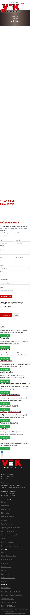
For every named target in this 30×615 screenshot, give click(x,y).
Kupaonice (4, 520)
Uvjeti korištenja (10, 611)
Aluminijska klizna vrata (9, 535)
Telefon (2, 272)
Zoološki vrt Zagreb (7, 598)
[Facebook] (27, 4)
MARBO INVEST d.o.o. (8, 606)
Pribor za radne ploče (8, 578)
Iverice (3, 570)
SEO (24, 613)
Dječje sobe (5, 513)
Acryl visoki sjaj (6, 559)
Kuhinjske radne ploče (8, 556)
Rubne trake (5, 574)
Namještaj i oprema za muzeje (11, 546)
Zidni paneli (5, 563)
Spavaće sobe (5, 505)
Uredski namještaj (7, 516)
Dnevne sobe (5, 509)
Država (1, 265)
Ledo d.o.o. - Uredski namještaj (11, 595)
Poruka (2, 287)
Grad (1, 257)
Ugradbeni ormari (7, 524)
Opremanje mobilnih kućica (10, 602)
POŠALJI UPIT (6, 315)
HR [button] (23, 4)
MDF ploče (4, 581)
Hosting (20, 613)
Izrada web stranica (10, 613)
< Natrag (15, 315)
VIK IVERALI (15, 16)
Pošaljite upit (6, 296)
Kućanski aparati (7, 542)
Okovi (3, 538)
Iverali (3, 552)
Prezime (18, 240)
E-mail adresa (4, 279)
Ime (1, 240)
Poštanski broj (19, 257)
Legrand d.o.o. (5, 588)
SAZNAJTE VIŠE (4, 336)
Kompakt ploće (6, 567)
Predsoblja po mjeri (7, 531)
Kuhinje (3, 502)
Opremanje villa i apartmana (10, 527)
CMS (16, 613)
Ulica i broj (2, 249)
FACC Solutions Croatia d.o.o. (11, 591)
